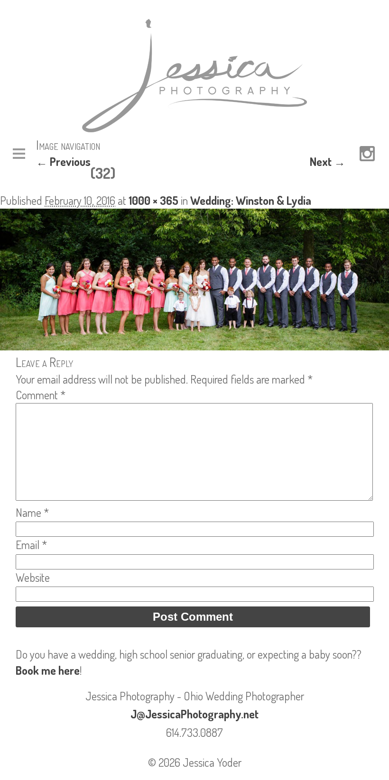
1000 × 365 (153, 200)
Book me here (48, 670)
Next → (327, 161)
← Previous (63, 161)
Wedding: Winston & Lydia (250, 200)
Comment (40, 394)
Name (32, 512)
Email (31, 544)
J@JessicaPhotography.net (194, 714)
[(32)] (194, 346)
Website (33, 577)
